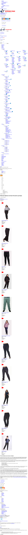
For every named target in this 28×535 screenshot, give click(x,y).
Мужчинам (3, 45)
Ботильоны (7, 128)
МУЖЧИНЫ (5, 148)
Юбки (5, 94)
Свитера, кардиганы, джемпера (24, 57)
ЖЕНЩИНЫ (3, 74)
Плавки (25, 54)
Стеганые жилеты (13, 66)
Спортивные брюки (7, 60)
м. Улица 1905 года (6, 153)
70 (4, 360)
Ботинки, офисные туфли (9, 134)
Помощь (3, 506)
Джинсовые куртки (13, 73)
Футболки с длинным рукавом (13, 59)
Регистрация (1, 37)
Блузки (6, 97)
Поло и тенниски (13, 60)
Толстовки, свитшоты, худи (19, 63)
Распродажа (3, 145)
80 (2, 245)
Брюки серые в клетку (4, 451)
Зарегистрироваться (4, 8)
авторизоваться (12, 523)
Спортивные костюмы (7, 59)
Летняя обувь (7, 127)
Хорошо (1, 477)
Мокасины (7, 135)
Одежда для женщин (6, 141)
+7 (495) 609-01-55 (4, 20)
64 (2, 268)
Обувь (2, 163)
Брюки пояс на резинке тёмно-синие (6, 335)
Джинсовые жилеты (13, 65)
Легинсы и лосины (8, 110)
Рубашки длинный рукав (19, 60)
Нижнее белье (6, 76)
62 (2, 360)
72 (3, 268)
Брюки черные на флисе (4, 289)
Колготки (7, 81)
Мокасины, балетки (8, 129)
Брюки (24, 65)
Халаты (13, 53)
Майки (6, 53)
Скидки (2, 500)
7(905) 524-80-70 (2, 33)
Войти (1, 8)
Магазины (3, 47)
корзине (2, 39)
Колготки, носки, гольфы (7, 79)
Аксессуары (18, 70)
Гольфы (7, 80)
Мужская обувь (6, 133)
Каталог (1, 491)
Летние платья (7, 92)
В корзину (3, 223)
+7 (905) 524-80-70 (8, 20)
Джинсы (5, 71)
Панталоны (7, 77)
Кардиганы (25, 60)
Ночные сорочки (8, 84)
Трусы (6, 78)
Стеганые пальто (8, 121)
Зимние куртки (13, 71)
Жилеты (12, 63)
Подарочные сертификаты (6, 5)
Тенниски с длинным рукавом (13, 62)
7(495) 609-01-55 (2, 32)
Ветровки (7, 119)
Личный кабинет (4, 504)
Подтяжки (19, 71)
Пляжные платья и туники (9, 89)
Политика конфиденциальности (5, 507)
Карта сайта (3, 495)
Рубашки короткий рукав (19, 59)
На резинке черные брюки (5, 220)
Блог (2, 7)
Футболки (13, 57)
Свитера (25, 59)
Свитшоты (19, 66)
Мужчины (3, 493)
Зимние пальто (7, 123)
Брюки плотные (8, 107)
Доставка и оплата (4, 2)
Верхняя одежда (6, 118)
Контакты (3, 6)
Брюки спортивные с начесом (5, 312)
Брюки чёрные (3, 266)
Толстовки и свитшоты (7, 103)
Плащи (6, 120)
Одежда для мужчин (6, 140)
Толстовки (19, 67)
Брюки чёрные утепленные (5, 243)
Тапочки (7, 137)
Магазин (3, 152)
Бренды (2, 501)
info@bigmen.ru (3, 17)
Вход (4, 37)
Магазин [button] (3, 1)
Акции (2, 164)
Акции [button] (2, 4)
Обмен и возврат (4, 3)
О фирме (3, 155)
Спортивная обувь (8, 131)
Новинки (3, 46)
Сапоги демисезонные (8, 130)
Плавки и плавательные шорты (24, 51)
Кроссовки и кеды (8, 136)
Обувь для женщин (6, 144)
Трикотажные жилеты (13, 67)
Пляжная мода (6, 87)
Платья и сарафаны (6, 90)
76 (2, 291)
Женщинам (3, 44)
